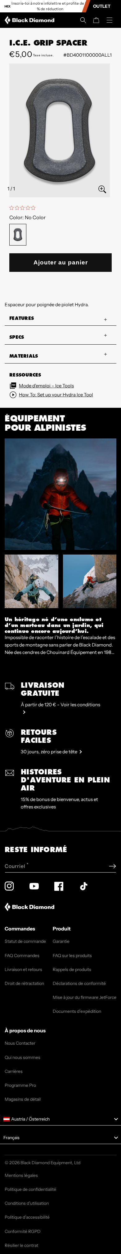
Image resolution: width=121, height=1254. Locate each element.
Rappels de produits (72, 969)
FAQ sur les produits (72, 955)
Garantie (61, 941)
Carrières (14, 1071)
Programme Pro (20, 1085)
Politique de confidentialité (30, 1189)
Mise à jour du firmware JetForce (84, 997)
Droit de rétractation (24, 983)
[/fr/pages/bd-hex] (8, 6)
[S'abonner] (112, 866)
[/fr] (31, 20)
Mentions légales (21, 1175)
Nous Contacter (20, 1043)
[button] (83, 20)
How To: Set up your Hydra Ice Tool (56, 395)
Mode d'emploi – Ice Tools (46, 386)
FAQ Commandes (22, 955)
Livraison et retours (23, 969)
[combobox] (60, 1119)
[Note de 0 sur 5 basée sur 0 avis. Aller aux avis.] (23, 207)
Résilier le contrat (21, 1245)
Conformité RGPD (23, 1231)
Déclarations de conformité (79, 983)
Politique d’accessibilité (27, 1217)
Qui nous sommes (22, 1057)
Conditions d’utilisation (27, 1203)
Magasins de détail (23, 1099)
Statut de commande (25, 941)
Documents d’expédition (77, 1011)
